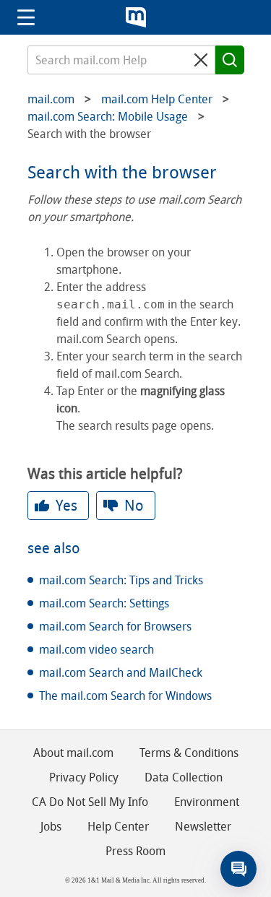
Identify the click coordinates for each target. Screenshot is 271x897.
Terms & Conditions (188, 753)
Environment (206, 802)
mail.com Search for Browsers (115, 626)
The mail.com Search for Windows (125, 696)
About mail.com (73, 753)
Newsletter (203, 826)
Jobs (50, 826)
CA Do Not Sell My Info (90, 802)
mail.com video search (96, 649)
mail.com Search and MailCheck (120, 673)
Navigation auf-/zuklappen (26, 17)
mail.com (136, 17)
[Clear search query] (201, 60)
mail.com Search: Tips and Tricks (121, 580)
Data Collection (184, 777)
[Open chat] (238, 869)
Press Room (135, 851)
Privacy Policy (84, 777)
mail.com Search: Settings (104, 603)
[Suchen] (229, 60)
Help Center (118, 826)
